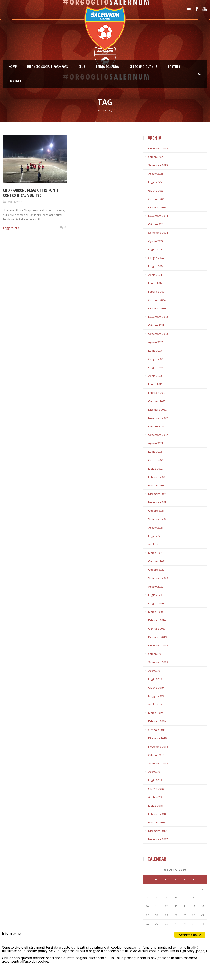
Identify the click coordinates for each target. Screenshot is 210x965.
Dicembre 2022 (157, 409)
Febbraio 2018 (157, 814)
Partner (174, 66)
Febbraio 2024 (157, 291)
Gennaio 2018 (156, 822)
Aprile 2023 (155, 376)
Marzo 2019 (155, 713)
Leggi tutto (11, 228)
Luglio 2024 (155, 249)
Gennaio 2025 (156, 199)
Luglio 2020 (155, 595)
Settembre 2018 (158, 763)
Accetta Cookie (190, 935)
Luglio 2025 (155, 182)
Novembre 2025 (158, 148)
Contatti (15, 80)
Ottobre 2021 (156, 511)
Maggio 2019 (156, 696)
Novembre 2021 (158, 502)
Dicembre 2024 (157, 207)
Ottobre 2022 (156, 426)
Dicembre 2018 (157, 738)
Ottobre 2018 (156, 755)
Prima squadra (107, 66)
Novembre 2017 (158, 839)
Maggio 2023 (156, 367)
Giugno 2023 (156, 359)
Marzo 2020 (155, 612)
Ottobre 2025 (156, 157)
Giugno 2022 (156, 460)
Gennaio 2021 (156, 561)
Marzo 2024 (155, 283)
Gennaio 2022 (156, 485)
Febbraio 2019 (157, 721)
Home (12, 66)
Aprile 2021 (155, 544)
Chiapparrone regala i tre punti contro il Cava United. (30, 193)
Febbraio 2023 (157, 393)
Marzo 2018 (155, 805)
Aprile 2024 (155, 275)
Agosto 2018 (155, 772)
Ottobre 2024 (156, 224)
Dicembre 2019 (157, 637)
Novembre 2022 (158, 418)
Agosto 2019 (155, 671)
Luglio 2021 (155, 536)
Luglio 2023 (155, 350)
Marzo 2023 (155, 384)
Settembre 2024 (158, 232)
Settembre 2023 (158, 334)
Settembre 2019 (158, 662)
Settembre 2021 (158, 519)
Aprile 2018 (155, 797)
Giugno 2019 (156, 687)
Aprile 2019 (155, 704)
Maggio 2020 (156, 603)
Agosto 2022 (155, 443)
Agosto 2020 (155, 586)
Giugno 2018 (156, 789)
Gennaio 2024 (156, 300)
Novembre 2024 (158, 216)
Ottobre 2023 (156, 325)
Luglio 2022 (155, 452)
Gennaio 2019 (156, 730)
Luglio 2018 (155, 780)
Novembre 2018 (158, 746)
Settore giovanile (143, 66)
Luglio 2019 (155, 679)
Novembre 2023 (158, 317)
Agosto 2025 (155, 173)
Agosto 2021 (155, 527)
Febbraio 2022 (157, 477)
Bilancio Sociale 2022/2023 (47, 66)
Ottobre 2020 (156, 569)
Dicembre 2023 (157, 308)
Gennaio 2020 (156, 628)
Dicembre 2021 (157, 494)
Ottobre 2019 (156, 654)
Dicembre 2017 (157, 831)
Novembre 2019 (158, 645)
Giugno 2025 (156, 190)
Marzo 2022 (155, 468)
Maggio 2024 (156, 266)
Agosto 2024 (155, 241)
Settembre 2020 (158, 578)
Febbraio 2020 (157, 620)
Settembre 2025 (158, 165)
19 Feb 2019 (15, 202)
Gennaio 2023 (156, 401)
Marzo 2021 (155, 553)
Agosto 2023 (155, 342)
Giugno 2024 (156, 258)
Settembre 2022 (158, 435)
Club (82, 66)
